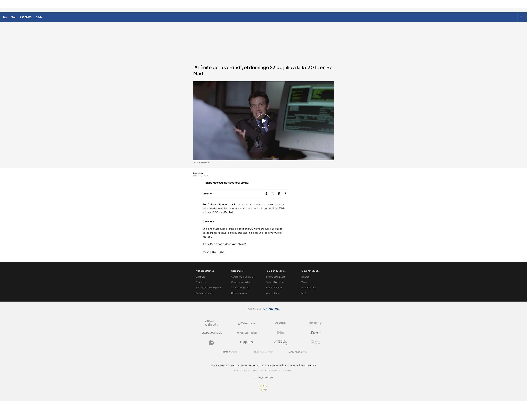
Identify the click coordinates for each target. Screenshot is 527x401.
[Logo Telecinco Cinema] (280, 342)
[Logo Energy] (315, 332)
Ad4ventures (272, 293)
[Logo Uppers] (246, 342)
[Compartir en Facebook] (285, 193)
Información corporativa (230, 365)
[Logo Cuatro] (280, 323)
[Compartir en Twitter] (272, 193)
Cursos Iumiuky (239, 293)
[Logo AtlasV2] (229, 352)
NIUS (303, 293)
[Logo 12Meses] (315, 342)
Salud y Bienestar (275, 282)
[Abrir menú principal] (522, 17)
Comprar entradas (240, 282)
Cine (13, 17)
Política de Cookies (291, 365)
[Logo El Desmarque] (212, 333)
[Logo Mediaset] (263, 310)
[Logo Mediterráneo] (298, 352)
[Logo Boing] (280, 332)
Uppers (305, 276)
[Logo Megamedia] (265, 377)
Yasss (304, 282)
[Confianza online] (263, 390)
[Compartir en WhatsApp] (266, 193)
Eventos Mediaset (275, 276)
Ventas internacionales (243, 276)
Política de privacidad (250, 365)
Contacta (201, 282)
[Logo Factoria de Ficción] (246, 332)
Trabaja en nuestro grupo (209, 287)
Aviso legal (215, 365)
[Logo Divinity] (315, 323)
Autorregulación (204, 293)
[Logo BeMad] (212, 342)
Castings (200, 276)
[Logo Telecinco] (246, 323)
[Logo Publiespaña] (263, 352)
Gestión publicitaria (308, 365)
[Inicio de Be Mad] (5, 17)
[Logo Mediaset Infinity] (211, 323)
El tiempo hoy (308, 287)
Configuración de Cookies (271, 365)
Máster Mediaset (274, 287)
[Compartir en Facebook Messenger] (279, 193)
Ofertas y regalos (240, 287)
